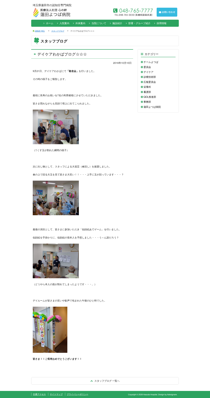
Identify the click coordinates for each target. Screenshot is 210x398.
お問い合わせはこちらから (167, 12)
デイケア (148, 72)
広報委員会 (150, 82)
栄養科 (147, 87)
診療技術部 (150, 77)
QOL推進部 (150, 97)
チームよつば (151, 62)
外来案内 (80, 23)
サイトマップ (56, 394)
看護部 (147, 92)
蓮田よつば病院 (152, 107)
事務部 (147, 101)
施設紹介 (117, 23)
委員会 (147, 67)
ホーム (49, 23)
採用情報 (161, 23)
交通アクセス (39, 394)
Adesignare (172, 394)
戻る (105, 380)
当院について (98, 23)
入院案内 (64, 23)
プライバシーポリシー (77, 394)
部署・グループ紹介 (139, 23)
